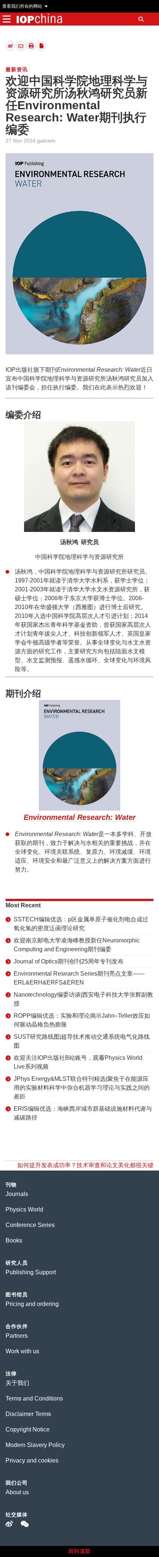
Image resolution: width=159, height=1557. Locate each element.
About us (17, 1492)
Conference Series (30, 1225)
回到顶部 (79, 1551)
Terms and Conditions (34, 1398)
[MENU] (6, 19)
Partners (17, 1336)
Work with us (22, 1351)
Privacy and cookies (32, 1460)
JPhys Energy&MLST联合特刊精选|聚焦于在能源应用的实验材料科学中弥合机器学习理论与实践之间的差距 (82, 1088)
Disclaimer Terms (28, 1414)
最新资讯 (17, 69)
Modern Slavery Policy (35, 1445)
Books (14, 1240)
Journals (17, 1194)
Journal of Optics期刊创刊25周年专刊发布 (69, 961)
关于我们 (17, 1383)
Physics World (24, 1209)
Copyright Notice (28, 1429)
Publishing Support (31, 1272)
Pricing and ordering (32, 1304)
